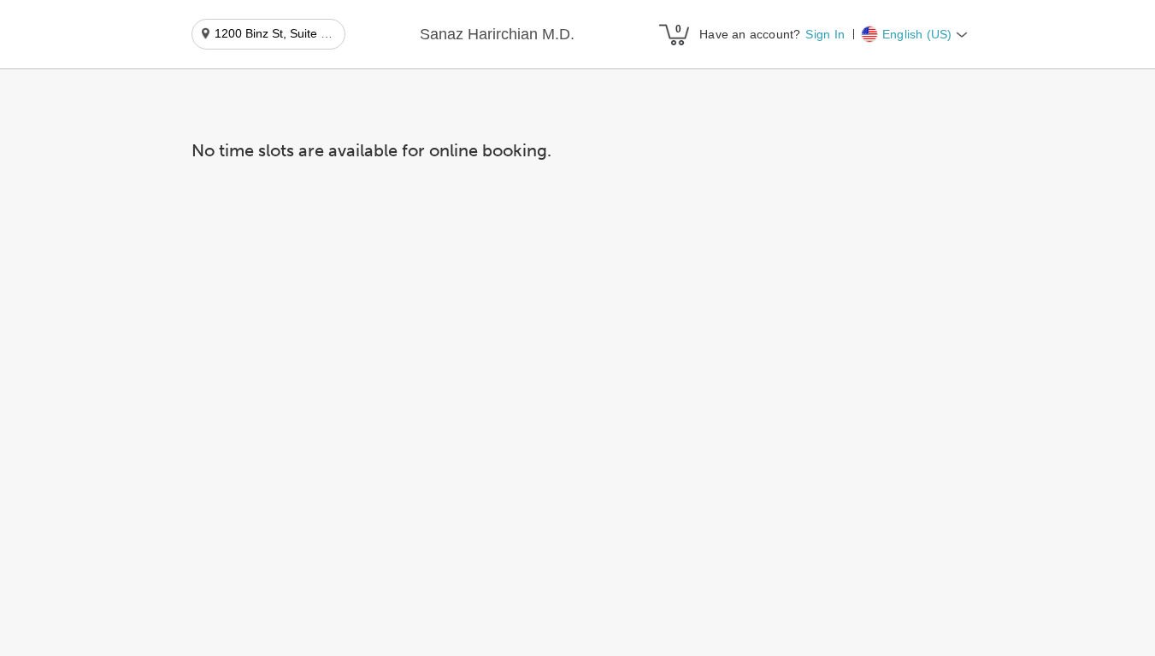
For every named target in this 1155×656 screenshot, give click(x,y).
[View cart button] (673, 34)
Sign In (824, 34)
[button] (497, 35)
